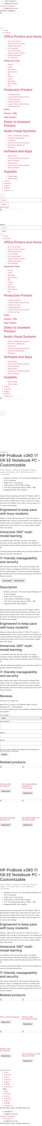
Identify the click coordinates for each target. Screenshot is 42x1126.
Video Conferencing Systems (18, 136)
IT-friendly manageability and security (18, 560)
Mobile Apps (12, 156)
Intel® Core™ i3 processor (13, 483)
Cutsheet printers (14, 94)
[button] (4, 207)
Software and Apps (18, 151)
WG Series (11, 69)
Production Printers (18, 90)
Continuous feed (14, 99)
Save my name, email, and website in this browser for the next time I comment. (20, 750)
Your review (5, 721)
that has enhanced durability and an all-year (16, 551)
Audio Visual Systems (20, 131)
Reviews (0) (19, 581)
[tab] (7, 581)
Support (7, 186)
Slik (9, 74)
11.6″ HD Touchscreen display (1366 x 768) (20, 487)
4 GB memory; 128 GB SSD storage (17, 485)
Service (6, 181)
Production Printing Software (18, 158)
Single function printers (16, 43)
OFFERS (7, 188)
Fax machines (13, 48)
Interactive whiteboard (16, 138)
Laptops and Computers (21, 470)
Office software (13, 161)
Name (3, 732)
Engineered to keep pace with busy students (18, 511)
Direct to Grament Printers (17, 123)
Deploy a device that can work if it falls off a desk (18, 518)
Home (6, 30)
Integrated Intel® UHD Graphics (15, 490)
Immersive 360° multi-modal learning (16, 534)
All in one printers (14, 41)
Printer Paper (12, 176)
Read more (6, 791)
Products (7, 33)
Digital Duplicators (15, 46)
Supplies (10, 171)
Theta (10, 67)
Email (2, 740)
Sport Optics (12, 72)
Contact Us (8, 190)
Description (7, 581)
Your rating (4, 715)
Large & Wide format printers (18, 97)
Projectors (11, 140)
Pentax (10, 65)
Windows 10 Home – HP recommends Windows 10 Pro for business (22, 479)
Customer (7, 183)
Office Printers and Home (22, 36)
